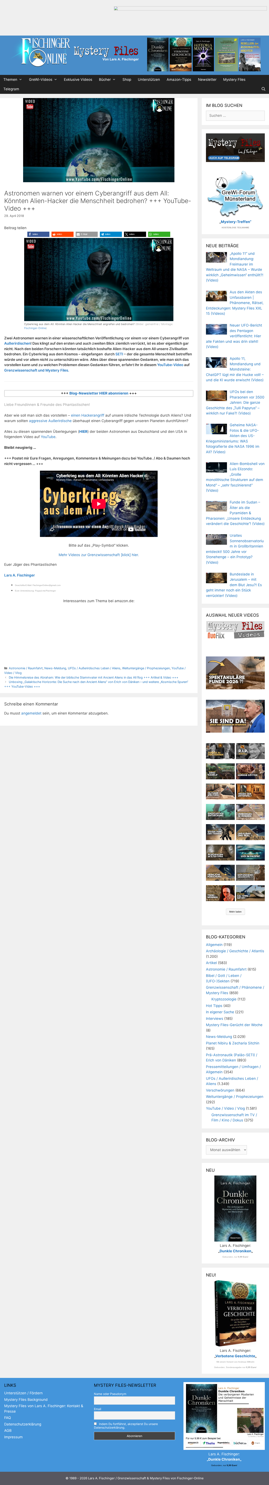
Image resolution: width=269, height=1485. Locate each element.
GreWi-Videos (40, 79)
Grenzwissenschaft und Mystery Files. (36, 370)
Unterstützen (149, 79)
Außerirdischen (17, 343)
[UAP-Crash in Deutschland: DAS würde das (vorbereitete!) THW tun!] (250, 893)
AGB (8, 1430)
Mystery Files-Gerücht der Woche (234, 1025)
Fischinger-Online (35, 328)
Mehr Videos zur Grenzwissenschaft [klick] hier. (99, 555)
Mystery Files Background (26, 1399)
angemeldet (31, 713)
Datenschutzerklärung (22, 1424)
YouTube (48, 437)
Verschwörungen (220, 1090)
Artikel (211, 963)
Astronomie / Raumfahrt (26, 668)
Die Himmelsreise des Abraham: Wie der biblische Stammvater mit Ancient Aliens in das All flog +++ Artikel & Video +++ (93, 677)
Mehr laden (235, 911)
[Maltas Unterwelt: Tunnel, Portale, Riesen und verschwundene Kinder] (250, 792)
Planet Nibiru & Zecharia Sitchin (232, 1043)
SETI (119, 354)
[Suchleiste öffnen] (263, 89)
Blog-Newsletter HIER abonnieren (98, 393)
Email (97, 1409)
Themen (10, 79)
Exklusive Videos (78, 79)
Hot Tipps (214, 1006)
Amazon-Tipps (179, 79)
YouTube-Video (170, 365)
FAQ (7, 1418)
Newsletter (207, 79)
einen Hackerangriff (87, 415)
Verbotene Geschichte (235, 1356)
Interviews (214, 1018)
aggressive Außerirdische (50, 421)
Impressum (13, 1437)
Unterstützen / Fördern (23, 1393)
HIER (83, 431)
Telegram (11, 89)
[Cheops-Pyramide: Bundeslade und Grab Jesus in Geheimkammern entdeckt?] (250, 812)
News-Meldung (55, 668)
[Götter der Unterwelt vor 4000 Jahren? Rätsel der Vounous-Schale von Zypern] (250, 771)
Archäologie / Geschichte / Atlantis (235, 951)
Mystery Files (234, 79)
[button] (38, 234)
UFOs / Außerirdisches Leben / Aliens (94, 668)
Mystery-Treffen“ (236, 222)
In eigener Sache (220, 1012)
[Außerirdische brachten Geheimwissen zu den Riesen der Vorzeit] (220, 832)
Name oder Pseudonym (110, 1394)
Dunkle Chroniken (235, 1251)
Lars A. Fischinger (19, 575)
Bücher (105, 79)
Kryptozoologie (223, 999)
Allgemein (214, 945)
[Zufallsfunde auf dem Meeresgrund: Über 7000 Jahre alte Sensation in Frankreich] (220, 812)
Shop (127, 79)
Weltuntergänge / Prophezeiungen (146, 668)
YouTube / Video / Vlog (225, 1108)
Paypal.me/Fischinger (45, 591)
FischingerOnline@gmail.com (47, 585)
